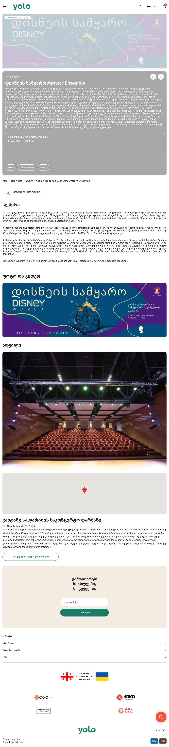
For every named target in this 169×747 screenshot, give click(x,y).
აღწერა (11, 168)
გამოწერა (84, 612)
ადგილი (43, 168)
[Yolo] (21, 6)
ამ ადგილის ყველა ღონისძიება (30, 556)
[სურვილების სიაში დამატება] (161, 77)
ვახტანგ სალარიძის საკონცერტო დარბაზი (51, 520)
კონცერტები (12, 76)
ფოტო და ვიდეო (27, 168)
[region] (84, 373)
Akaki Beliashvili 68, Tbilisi (21, 526)
